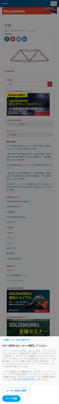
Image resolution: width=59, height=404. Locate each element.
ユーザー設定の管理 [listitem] (16, 391)
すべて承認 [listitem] (11, 398)
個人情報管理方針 (26, 380)
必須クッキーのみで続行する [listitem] (17, 340)
